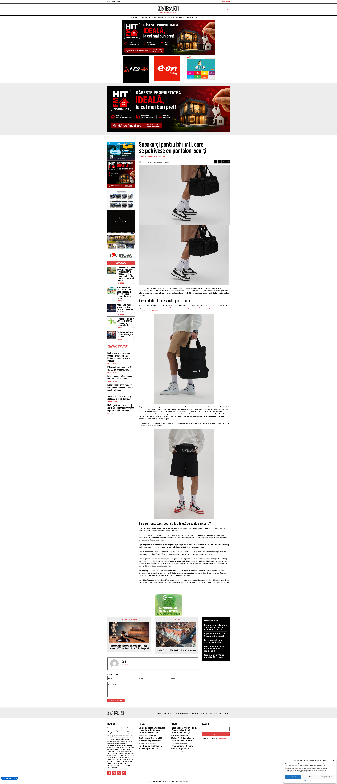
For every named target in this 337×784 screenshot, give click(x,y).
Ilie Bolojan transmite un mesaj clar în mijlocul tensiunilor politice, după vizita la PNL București (121, 408)
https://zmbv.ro (126, 664)
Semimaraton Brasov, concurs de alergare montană (125, 334)
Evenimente (121, 283)
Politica (110, 413)
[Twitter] (220, 161)
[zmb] (140, 162)
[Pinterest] (224, 161)
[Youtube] (124, 773)
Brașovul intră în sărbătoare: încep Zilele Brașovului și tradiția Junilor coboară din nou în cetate (124, 292)
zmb (149, 162)
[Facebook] (215, 161)
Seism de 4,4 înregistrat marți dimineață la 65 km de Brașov (119, 397)
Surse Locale (112, 363)
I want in (215, 734)
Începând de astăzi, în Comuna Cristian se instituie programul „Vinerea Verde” (125, 322)
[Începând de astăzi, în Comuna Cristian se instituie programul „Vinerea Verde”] (111, 321)
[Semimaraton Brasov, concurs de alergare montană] (111, 335)
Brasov (120, 301)
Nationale (162, 156)
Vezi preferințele (326, 777)
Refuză (310, 777)
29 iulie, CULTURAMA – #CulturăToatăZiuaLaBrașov (176, 650)
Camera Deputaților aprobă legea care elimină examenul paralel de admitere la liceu (120, 387)
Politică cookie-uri (308, 780)
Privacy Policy (222, 738)
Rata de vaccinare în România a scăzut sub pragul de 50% (119, 377)
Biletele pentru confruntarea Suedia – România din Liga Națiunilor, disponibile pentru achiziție (118, 357)
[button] (333, 760)
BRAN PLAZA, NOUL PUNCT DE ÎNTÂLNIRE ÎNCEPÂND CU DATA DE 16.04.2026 (125, 308)
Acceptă (293, 777)
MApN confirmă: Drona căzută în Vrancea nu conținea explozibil (120, 368)
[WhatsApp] (228, 161)
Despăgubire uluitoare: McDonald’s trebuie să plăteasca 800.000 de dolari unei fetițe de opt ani (129, 647)
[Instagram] (114, 773)
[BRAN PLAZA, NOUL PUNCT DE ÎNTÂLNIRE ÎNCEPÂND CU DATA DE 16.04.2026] (111, 308)
